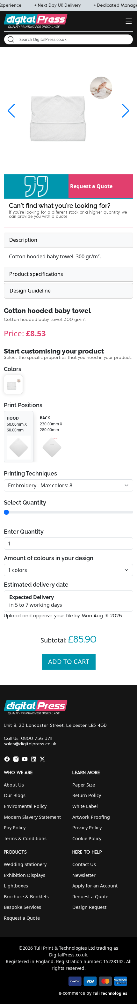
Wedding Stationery (25, 864)
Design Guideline (30, 290)
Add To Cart (68, 661)
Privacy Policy (87, 828)
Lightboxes (16, 886)
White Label (85, 806)
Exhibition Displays (24, 875)
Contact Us (84, 864)
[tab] (68, 239)
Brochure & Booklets (26, 897)
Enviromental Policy (25, 806)
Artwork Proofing (91, 817)
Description (23, 239)
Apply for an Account (95, 886)
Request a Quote (91, 186)
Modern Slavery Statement (32, 817)
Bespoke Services (22, 907)
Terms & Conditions (25, 838)
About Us (14, 785)
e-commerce (72, 993)
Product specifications (36, 274)
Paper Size (83, 785)
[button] (36, 186)
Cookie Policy (86, 838)
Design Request (89, 907)
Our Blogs (14, 795)
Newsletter (84, 875)
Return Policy (86, 795)
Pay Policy (14, 828)
